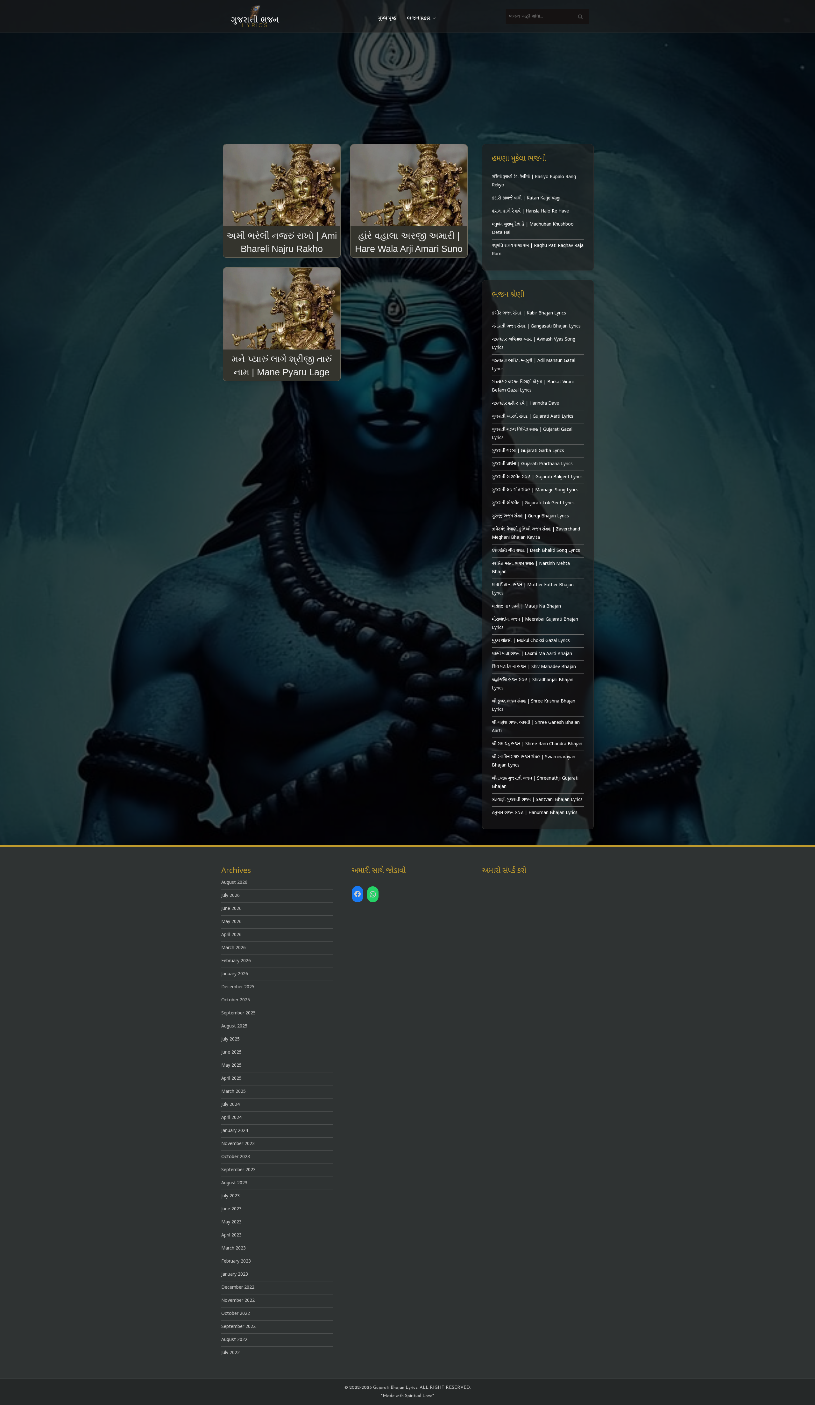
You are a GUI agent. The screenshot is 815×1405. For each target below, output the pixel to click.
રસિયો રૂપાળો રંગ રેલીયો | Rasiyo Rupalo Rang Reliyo (534, 181)
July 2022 (230, 1353)
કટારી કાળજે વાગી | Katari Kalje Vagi (526, 198)
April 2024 (231, 1118)
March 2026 (233, 948)
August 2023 (234, 1183)
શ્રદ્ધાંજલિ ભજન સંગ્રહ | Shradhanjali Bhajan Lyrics (532, 684)
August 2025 (234, 1026)
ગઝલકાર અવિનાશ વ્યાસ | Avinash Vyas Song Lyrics (533, 343)
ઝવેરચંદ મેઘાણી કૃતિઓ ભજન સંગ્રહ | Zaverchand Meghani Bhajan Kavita (536, 533)
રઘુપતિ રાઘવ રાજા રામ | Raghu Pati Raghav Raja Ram (538, 250)
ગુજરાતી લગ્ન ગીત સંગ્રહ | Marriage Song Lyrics (535, 490)
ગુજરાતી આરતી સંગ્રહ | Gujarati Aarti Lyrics (532, 417)
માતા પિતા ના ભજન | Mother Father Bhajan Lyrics (533, 589)
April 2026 (231, 935)
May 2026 (231, 922)
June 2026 (231, 909)
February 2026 (236, 961)
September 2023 (238, 1170)
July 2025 (230, 1039)
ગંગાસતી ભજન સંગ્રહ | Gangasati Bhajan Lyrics (536, 326)
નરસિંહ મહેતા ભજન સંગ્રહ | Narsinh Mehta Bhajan (531, 568)
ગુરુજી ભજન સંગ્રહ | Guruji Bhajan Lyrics (530, 516)
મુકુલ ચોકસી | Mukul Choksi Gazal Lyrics (531, 641)
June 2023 (231, 1209)
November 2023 (238, 1144)
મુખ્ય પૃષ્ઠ (387, 18)
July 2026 (230, 896)
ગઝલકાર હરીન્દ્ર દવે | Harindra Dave (525, 403)
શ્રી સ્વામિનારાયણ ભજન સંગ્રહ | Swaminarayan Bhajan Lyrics (533, 761)
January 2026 (234, 974)
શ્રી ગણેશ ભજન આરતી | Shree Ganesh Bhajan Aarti (536, 727)
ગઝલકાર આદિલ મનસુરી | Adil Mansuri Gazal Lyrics (533, 365)
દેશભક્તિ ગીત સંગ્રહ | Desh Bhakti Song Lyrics (536, 551)
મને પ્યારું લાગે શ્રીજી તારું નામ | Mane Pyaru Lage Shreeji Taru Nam (282, 372)
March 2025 (233, 1092)
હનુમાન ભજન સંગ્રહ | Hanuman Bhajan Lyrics (535, 813)
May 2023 (231, 1222)
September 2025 (238, 1013)
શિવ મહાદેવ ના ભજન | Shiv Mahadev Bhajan (534, 667)
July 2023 (230, 1196)
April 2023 (231, 1235)
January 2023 (234, 1275)
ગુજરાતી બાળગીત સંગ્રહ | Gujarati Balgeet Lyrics (537, 477)
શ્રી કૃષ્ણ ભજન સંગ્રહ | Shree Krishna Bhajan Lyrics (533, 705)
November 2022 (238, 1301)
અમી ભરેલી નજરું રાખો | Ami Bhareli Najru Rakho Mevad (281, 249)
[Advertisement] (407, 80)
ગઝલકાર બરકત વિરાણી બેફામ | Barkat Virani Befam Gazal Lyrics (533, 386)
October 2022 (235, 1314)
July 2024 (230, 1105)
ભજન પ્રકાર (418, 18)
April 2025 (231, 1079)
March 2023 (233, 1248)
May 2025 (231, 1066)
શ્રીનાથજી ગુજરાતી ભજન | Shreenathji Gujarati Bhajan (535, 782)
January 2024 (234, 1131)
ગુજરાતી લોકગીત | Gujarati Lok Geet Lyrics (533, 503)
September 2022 (238, 1327)
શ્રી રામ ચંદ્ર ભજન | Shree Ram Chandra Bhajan (537, 744)
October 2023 (235, 1157)
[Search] (580, 16)
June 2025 (231, 1052)
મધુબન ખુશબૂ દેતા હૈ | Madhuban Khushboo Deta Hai (533, 228)
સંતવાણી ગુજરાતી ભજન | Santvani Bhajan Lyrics (537, 800)
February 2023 (236, 1261)
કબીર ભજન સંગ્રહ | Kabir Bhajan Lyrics (529, 313)
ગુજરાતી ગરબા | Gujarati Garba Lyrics (528, 451)
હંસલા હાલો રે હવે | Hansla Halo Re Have (530, 211)
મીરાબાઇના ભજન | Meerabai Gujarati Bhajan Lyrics (535, 623)
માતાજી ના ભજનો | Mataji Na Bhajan (526, 606)
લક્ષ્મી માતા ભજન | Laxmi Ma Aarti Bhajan (532, 654)
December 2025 (237, 987)
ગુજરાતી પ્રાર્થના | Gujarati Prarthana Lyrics (532, 464)
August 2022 (234, 1340)
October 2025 (235, 1000)
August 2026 (234, 883)
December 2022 (237, 1288)
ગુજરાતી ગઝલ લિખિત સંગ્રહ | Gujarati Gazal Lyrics (532, 434)
